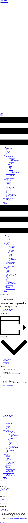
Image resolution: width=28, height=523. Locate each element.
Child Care (8, 457)
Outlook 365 (6, 362)
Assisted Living (9, 471)
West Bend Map (10, 462)
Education (8, 455)
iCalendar (5, 360)
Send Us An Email (4, 490)
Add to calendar (4, 336)
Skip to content (3, 0)
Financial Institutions (11, 470)
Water (10, 440)
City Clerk (11, 434)
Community (6, 454)
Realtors (8, 467)
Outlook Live (6, 363)
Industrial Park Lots (10, 475)
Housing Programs (10, 469)
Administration (9, 431)
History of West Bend (11, 461)
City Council (12, 432)
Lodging (8, 426)
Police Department (10, 448)
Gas (10, 443)
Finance (11, 438)
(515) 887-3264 (3, 509)
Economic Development (8, 473)
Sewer (10, 442)
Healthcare (8, 459)
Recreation (8, 428)
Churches (8, 458)
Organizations (9, 463)
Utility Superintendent (14, 435)
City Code (11, 436)
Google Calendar (7, 359)
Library (7, 451)
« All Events (3, 297)
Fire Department (10, 450)
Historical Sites (9, 424)
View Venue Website (8, 385)
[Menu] (0, 419)
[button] (3, 522)
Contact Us (5, 478)
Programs (8, 474)
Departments (6, 430)
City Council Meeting (8, 309)
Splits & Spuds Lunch (8, 310)
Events (4, 477)
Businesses (8, 465)
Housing (5, 466)
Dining (7, 427)
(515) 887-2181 (3, 489)
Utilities (8, 439)
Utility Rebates (12, 446)
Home (4, 422)
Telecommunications (14, 447)
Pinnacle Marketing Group (16, 518)
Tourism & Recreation (8, 423)
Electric (11, 444)
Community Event (15, 373)
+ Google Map (23, 382)
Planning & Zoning (10, 453)
